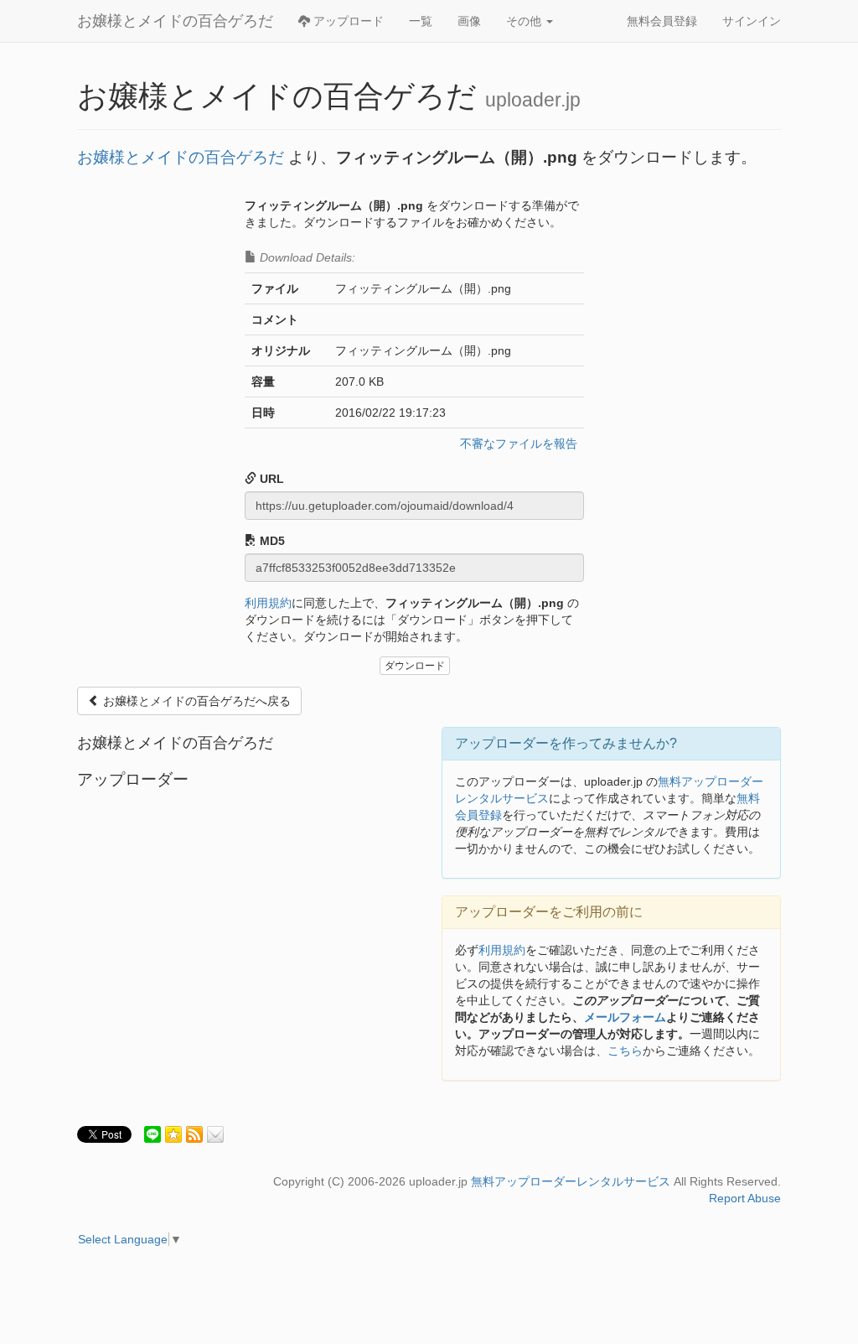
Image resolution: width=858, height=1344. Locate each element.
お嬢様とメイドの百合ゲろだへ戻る (195, 701)
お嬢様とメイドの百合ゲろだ (175, 21)
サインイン (751, 21)
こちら (625, 1050)
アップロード (347, 21)
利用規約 (268, 603)
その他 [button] (525, 21)
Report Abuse (745, 1198)
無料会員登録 (662, 21)
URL (270, 478)
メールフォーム (625, 1017)
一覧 (420, 21)
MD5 (270, 540)
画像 (469, 21)
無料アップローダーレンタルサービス (570, 1181)
